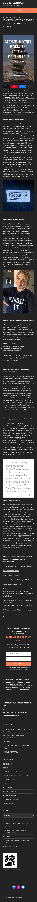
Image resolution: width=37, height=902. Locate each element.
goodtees (9, 684)
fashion (29, 682)
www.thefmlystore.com (11, 575)
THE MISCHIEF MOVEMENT (12, 799)
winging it (10, 689)
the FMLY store (25, 687)
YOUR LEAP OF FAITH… (10, 752)
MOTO (5, 783)
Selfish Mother (12, 687)
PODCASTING (7, 787)
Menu (19, 10)
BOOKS (5, 768)
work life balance (21, 689)
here (4, 596)
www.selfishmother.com (11, 571)
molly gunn (21, 686)
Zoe (19, 17)
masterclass (11, 686)
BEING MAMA (10, 679)
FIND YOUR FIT (8, 742)
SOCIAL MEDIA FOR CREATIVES (13, 795)
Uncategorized (8, 803)
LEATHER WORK (8, 780)
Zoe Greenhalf (14, 2)
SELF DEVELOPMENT (23, 679)
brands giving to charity (16, 682)
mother (30, 686)
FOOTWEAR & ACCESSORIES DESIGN (15, 776)
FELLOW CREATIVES (10, 772)
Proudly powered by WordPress (12, 897)
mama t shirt (19, 684)
